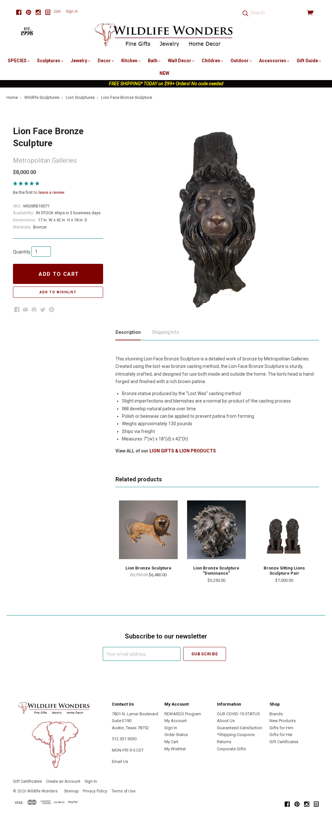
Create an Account (63, 781)
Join (57, 11)
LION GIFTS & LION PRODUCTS (182, 450)
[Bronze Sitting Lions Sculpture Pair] (284, 529)
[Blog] (48, 12)
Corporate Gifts (231, 748)
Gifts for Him (281, 727)
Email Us (120, 761)
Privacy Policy (95, 791)
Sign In (170, 727)
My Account (175, 720)
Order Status (176, 734)
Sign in (72, 11)
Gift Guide (308, 60)
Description (128, 332)
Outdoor (240, 60)
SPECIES (18, 60)
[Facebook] (18, 12)
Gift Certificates (283, 741)
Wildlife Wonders (42, 791)
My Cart (171, 741)
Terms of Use (124, 791)
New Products (282, 720)
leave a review (52, 192)
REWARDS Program (182, 713)
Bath (153, 60)
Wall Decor (180, 60)
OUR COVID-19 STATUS (238, 713)
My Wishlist (175, 748)
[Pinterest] (28, 12)
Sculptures (49, 60)
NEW (164, 73)
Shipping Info (165, 332)
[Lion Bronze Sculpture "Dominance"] (216, 529)
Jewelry (79, 60)
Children (211, 60)
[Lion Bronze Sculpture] (148, 529)
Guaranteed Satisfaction (239, 727)
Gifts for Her (280, 734)
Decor (105, 60)
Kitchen (129, 60)
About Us (226, 720)
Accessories (273, 60)
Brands (276, 713)
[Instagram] (38, 12)
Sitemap (71, 791)
